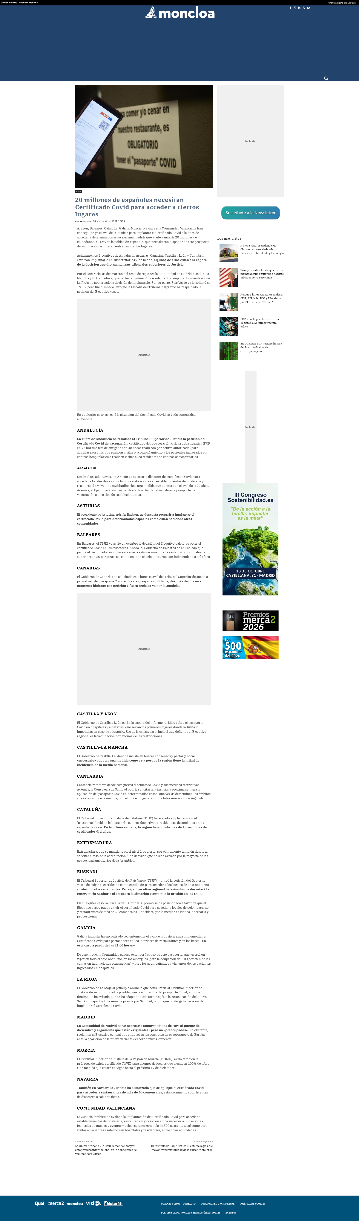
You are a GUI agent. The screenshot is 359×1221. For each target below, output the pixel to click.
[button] (326, 70)
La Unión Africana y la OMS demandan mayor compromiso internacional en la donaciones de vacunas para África (106, 1144)
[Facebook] (290, 7)
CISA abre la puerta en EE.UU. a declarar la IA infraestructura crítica (259, 317)
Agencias (86, 215)
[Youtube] (308, 7)
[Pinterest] (139, 1163)
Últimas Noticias (9, 2)
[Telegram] (131, 1163)
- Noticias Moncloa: (28, 2)
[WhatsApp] (122, 1163)
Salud (78, 186)
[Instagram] (295, 7)
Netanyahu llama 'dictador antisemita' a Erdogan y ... (302, 3)
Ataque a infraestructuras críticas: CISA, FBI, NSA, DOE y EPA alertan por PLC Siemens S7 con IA (261, 292)
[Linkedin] (299, 7)
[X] (304, 7)
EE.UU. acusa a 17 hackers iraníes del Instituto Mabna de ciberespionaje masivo (261, 341)
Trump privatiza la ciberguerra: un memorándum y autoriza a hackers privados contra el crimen (262, 268)
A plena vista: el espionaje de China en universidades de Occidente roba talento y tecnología (262, 243)
